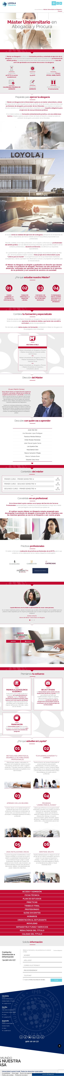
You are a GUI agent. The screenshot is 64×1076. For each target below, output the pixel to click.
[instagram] (21, 1037)
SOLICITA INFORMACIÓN (48, 1074)
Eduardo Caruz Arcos (32, 459)
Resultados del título (32, 930)
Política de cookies (8, 1075)
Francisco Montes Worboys (32, 436)
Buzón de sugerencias (27, 1073)
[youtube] (29, 1037)
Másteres (40, 9)
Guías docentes (32, 913)
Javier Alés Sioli (32, 430)
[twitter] (42, 1037)
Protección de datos (21, 1075)
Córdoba (5, 996)
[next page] (32, 463)
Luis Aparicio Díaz (32, 446)
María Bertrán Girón (32, 450)
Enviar (56, 980)
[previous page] (32, 426)
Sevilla (4, 1007)
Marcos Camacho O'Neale (32, 453)
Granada (5, 1021)
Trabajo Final (32, 906)
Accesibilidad (6, 1073)
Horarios (32, 916)
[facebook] (38, 1037)
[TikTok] (25, 1037)
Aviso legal (15, 1073)
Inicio (36, 9)
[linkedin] (34, 1037)
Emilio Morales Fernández (32, 440)
